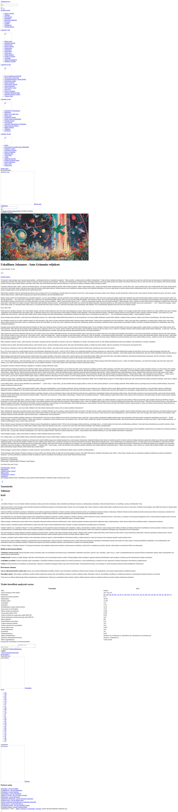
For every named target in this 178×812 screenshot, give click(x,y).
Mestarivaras (8, 165)
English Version (5, 277)
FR (112, 594)
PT (120, 594)
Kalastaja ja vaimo (9, 148)
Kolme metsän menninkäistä (12, 119)
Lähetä (3, 651)
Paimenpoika (8, 48)
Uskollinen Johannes (10, 150)
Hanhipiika (7, 112)
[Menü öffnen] (1, 3)
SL (163, 594)
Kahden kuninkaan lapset (11, 160)
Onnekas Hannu (9, 27)
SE (152, 594)
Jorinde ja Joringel (9, 56)
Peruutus (38, 808)
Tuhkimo (7, 15)
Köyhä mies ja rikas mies (11, 77)
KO (128, 594)
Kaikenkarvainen (9, 121)
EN (105, 594)
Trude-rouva (8, 53)
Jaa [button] (2, 209)
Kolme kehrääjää (9, 83)
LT (171, 594)
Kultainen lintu (8, 153)
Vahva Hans (8, 155)
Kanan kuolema (9, 46)
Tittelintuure (7, 25)
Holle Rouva (8, 17)
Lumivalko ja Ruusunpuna (12, 110)
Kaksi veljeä (8, 164)
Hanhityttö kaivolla (10, 159)
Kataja (6, 145)
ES (110, 594)
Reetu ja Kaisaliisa (9, 152)
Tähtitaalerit (7, 50)
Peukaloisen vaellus (10, 81)
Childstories (4, 206)
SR (165, 594)
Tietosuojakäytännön (15, 649)
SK (160, 594)
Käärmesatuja (8, 45)
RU (115, 594)
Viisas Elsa (7, 89)
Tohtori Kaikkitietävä (10, 60)
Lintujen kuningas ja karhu (12, 94)
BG (155, 594)
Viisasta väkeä (8, 96)
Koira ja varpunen (9, 91)
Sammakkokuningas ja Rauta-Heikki (15, 79)
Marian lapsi (8, 115)
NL (141, 594)
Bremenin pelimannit (10, 20)
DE (126, 594)
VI (131, 594)
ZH (107, 594)
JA (123, 594)
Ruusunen (7, 22)
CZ (118, 594)
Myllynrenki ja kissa (10, 88)
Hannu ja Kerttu (9, 13)
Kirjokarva (7, 131)
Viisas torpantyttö (9, 86)
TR (134, 594)
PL (138, 594)
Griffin (6, 157)
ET (157, 594)
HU (146, 594)
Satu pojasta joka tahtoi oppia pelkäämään (16, 147)
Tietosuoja (24, 808)
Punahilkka (7, 18)
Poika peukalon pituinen (11, 126)
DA (149, 594)
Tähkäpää (7, 129)
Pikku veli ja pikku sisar (11, 114)
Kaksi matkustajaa (9, 162)
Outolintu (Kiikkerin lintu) (12, 93)
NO (168, 594)
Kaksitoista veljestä (10, 117)
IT (136, 594)
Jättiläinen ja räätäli (10, 61)
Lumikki (6, 23)
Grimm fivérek (16, 211)
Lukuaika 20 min (6, 211)
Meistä (18, 808)
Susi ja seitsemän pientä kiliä (12, 76)
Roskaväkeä (8, 51)
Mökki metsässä (9, 127)
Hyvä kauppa (8, 122)
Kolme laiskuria (9, 55)
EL (144, 594)
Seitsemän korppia (9, 43)
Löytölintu (7, 58)
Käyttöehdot (31, 808)
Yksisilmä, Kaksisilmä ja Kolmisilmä (15, 124)
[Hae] (1, 7)
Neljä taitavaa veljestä (10, 84)
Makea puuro (8, 41)
